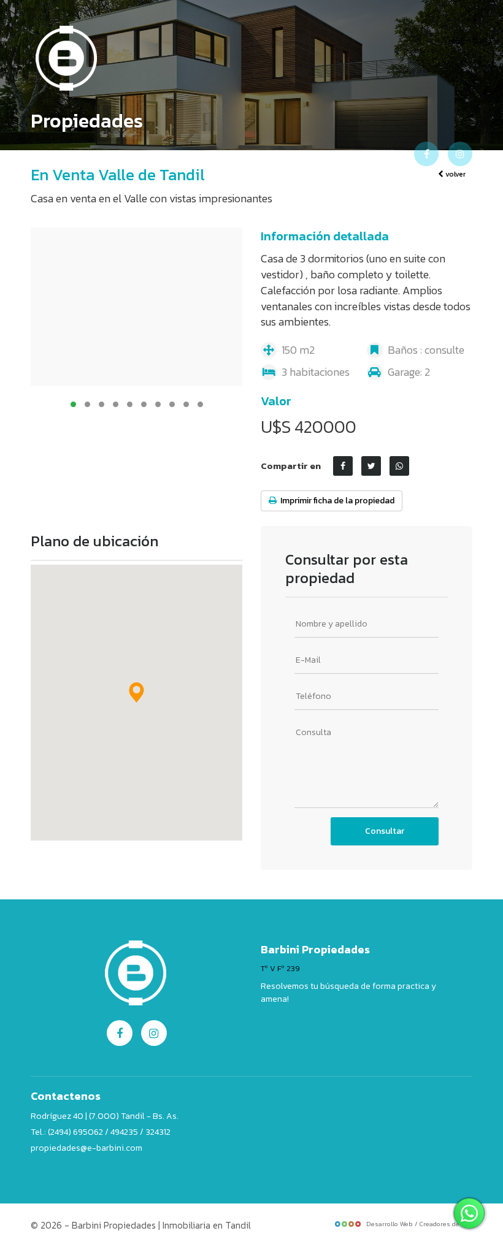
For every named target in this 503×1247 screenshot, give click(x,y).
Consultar (384, 831)
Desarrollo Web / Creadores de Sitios (422, 1224)
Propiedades (224, 154)
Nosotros (153, 154)
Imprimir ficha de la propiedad (335, 500)
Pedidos (289, 154)
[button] (136, 692)
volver (454, 174)
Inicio (99, 154)
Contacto (348, 154)
